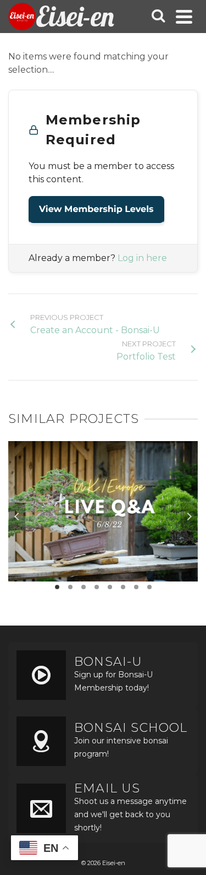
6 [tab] (123, 587)
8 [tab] (149, 587)
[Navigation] (184, 16)
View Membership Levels (96, 209)
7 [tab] (136, 587)
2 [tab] (70, 587)
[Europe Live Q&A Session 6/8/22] (103, 481)
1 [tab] (57, 587)
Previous (17, 516)
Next (189, 516)
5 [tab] (109, 587)
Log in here (142, 258)
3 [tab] (83, 587)
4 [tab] (96, 587)
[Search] (158, 16)
